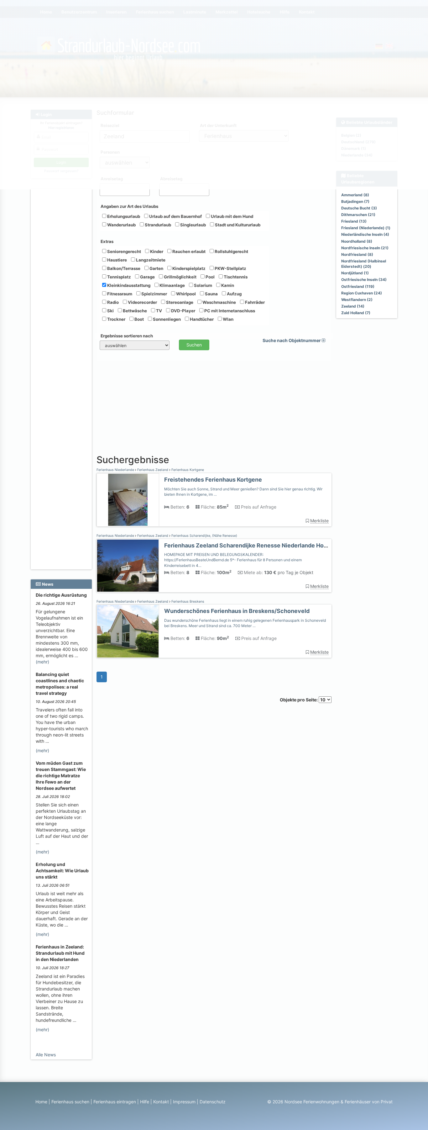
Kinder (156, 251)
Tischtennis (235, 276)
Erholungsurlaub (123, 216)
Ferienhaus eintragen (114, 1101)
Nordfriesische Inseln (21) (365, 248)
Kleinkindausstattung (128, 285)
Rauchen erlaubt (188, 251)
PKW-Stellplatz (230, 268)
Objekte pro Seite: (299, 699)
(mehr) (42, 661)
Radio (112, 302)
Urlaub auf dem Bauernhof (175, 216)
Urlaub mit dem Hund (231, 216)
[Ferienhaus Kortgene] (128, 499)
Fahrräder (254, 302)
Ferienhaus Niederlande (116, 470)
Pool (210, 276)
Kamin (227, 285)
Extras (107, 241)
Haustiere (116, 259)
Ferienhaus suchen (70, 1101)
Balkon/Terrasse (123, 268)
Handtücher (201, 319)
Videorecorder (142, 302)
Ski (110, 310)
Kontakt (161, 1101)
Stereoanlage (179, 302)
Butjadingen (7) (355, 201)
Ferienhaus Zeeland (152, 470)
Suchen (194, 344)
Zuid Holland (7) (355, 312)
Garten (156, 268)
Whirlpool (185, 293)
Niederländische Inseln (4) (365, 234)
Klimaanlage (172, 285)
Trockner (115, 319)
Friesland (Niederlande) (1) (365, 227)
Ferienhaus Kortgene (187, 470)
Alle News (46, 1054)
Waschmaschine (218, 302)
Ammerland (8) (355, 195)
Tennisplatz (118, 276)
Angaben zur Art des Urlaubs (129, 206)
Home (41, 1101)
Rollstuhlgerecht (231, 251)
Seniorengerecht (123, 251)
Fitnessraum (119, 293)
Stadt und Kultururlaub (237, 224)
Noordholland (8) (356, 241)
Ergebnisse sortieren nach (127, 335)
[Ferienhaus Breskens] (128, 631)
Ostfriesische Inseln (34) (364, 279)
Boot (138, 319)
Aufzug (234, 293)
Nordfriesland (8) (357, 254)
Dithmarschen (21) (358, 214)
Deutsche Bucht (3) (359, 208)
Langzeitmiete (150, 259)
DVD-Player (182, 310)
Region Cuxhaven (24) (361, 293)
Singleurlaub (192, 224)
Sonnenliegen (166, 319)
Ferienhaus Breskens (187, 601)
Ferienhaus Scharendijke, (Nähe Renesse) (203, 536)
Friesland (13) (354, 221)
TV (158, 310)
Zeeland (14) (352, 306)
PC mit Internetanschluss (229, 310)
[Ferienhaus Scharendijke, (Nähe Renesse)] (128, 565)
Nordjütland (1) (355, 273)
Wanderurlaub (121, 224)
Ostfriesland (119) (357, 286)
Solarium (202, 285)
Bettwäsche (134, 310)
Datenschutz (213, 1101)
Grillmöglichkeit (179, 276)
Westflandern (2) (357, 299)
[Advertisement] (62, 286)
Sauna (211, 293)
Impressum (184, 1101)
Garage (147, 276)
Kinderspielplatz (188, 268)
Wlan (227, 319)
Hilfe (144, 1101)
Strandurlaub (157, 224)
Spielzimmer (153, 293)
